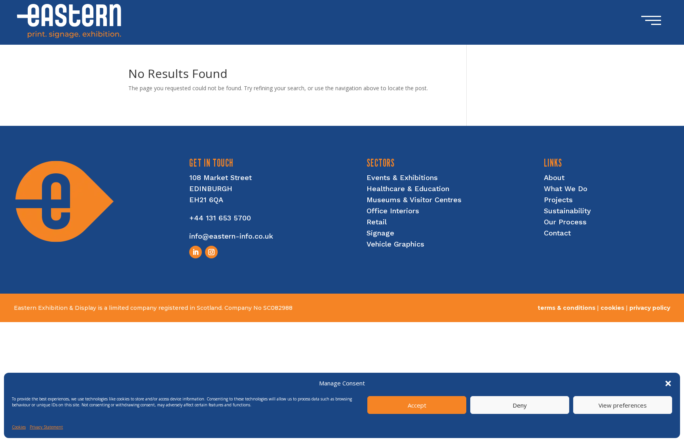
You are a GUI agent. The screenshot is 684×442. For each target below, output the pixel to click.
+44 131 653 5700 (220, 218)
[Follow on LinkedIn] (195, 252)
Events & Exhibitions (402, 177)
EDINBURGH (210, 188)
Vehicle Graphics (395, 244)
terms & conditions (566, 307)
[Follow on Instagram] (211, 252)
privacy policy (649, 307)
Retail (377, 222)
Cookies (19, 427)
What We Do (565, 188)
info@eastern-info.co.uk (231, 236)
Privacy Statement (46, 427)
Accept (417, 405)
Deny (520, 405)
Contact (557, 233)
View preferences (622, 405)
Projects (558, 199)
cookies (612, 307)
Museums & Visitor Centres (414, 199)
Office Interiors (393, 211)
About (554, 177)
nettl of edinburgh (642, 315)
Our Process (565, 222)
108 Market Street (220, 177)
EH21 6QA (206, 199)
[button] (668, 383)
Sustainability (567, 211)
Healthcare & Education (408, 188)
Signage (380, 233)
